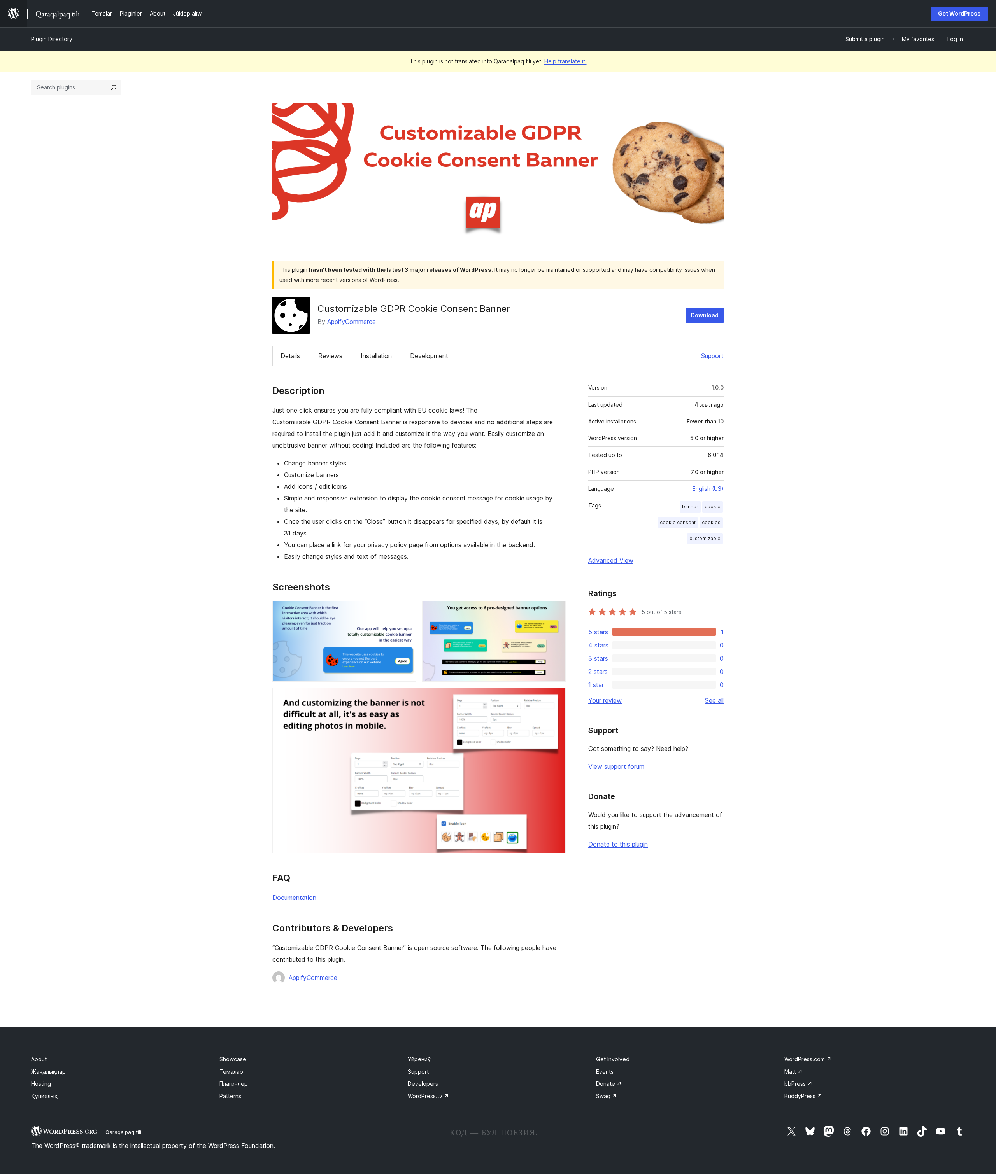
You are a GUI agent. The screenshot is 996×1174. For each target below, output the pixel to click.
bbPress (798, 1083)
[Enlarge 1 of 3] (405, 611)
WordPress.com (807, 1059)
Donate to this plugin (618, 844)
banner (690, 506)
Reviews (330, 356)
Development (429, 356)
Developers (423, 1083)
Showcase (232, 1059)
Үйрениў (419, 1059)
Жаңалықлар (48, 1071)
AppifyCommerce (351, 321)
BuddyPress (803, 1096)
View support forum (616, 766)
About (39, 1059)
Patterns (230, 1096)
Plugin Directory (51, 39)
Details (290, 356)
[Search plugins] (113, 87)
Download (705, 315)
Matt (793, 1071)
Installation (376, 356)
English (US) (708, 488)
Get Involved (613, 1059)
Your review (605, 700)
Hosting (41, 1083)
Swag (606, 1096)
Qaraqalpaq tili (123, 1132)
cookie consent (678, 522)
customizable (705, 538)
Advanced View (610, 560)
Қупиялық (44, 1096)
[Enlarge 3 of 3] (555, 698)
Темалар (231, 1071)
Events (605, 1071)
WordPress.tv (428, 1096)
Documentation (294, 897)
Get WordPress (959, 13)
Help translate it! (565, 61)
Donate (609, 1083)
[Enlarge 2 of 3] (555, 611)
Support (712, 356)
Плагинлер (233, 1083)
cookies (711, 522)
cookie (713, 506)
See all (714, 700)
